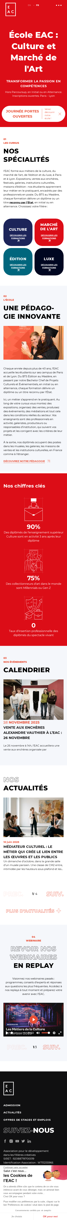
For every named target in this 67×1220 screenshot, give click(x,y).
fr (37, 5)
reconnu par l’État (21, 202)
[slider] (18, 1033)
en (29, 5)
